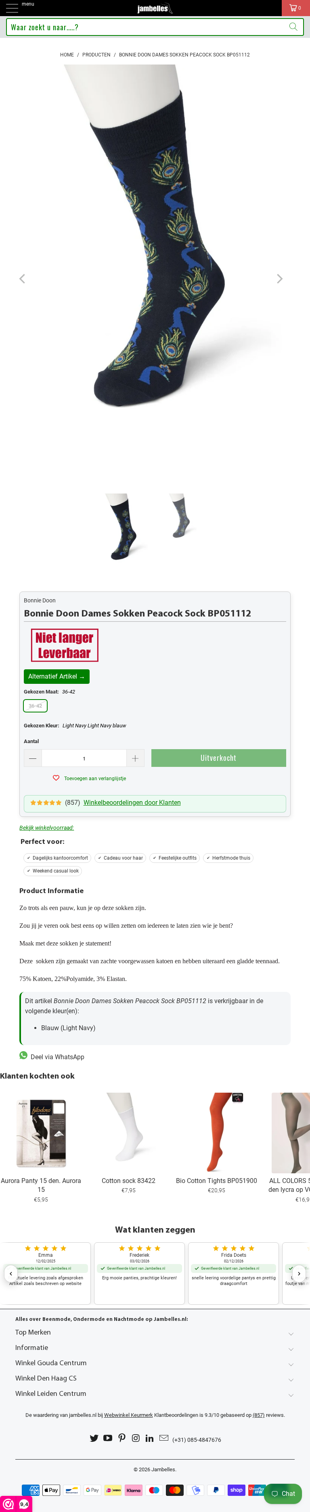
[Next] (279, 279)
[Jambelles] (155, 8)
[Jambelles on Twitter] (94, 1438)
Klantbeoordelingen (151, 1415)
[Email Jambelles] (164, 1438)
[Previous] (23, 279)
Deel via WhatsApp (55, 1057)
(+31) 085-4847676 (196, 1440)
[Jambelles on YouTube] (108, 1438)
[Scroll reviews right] (299, 1274)
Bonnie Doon (40, 600)
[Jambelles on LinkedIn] (150, 1438)
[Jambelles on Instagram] (136, 1438)
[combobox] (155, 27)
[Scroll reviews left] (11, 1274)
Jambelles (163, 1469)
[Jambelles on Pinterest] (122, 1438)
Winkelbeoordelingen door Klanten (132, 802)
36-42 (35, 706)
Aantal (31, 741)
